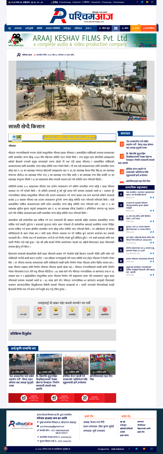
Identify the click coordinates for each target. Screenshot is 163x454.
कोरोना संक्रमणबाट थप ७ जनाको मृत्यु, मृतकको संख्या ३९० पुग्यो (140, 249)
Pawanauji (107, 2)
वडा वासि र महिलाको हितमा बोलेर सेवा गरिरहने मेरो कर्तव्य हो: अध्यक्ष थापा (140, 239)
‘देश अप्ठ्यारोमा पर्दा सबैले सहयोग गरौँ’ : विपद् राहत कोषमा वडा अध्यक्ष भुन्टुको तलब (139, 145)
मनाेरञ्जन (67, 28)
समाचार (18, 28)
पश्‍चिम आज (27, 55)
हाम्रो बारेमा (124, 435)
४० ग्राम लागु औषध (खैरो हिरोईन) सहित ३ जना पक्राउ (138, 217)
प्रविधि (39, 28)
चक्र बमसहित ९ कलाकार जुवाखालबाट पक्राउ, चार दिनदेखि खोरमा (140, 194)
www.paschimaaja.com (22, 428)
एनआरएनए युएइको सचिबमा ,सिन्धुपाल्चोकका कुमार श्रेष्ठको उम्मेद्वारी (137, 205)
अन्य (87, 28)
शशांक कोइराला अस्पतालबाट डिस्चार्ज (140, 259)
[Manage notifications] (6, 448)
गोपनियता (141, 425)
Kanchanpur (119, 2)
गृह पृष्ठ (122, 422)
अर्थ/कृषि (29, 28)
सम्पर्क (122, 432)
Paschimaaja (65, 2)
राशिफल (86, 2)
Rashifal (77, 2)
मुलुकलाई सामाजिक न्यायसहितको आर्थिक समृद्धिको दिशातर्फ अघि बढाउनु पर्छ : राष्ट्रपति (140, 270)
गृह (9, 28)
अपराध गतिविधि (53, 28)
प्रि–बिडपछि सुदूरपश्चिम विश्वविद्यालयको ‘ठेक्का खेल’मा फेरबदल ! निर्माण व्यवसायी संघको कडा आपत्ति (136, 158)
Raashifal (96, 2)
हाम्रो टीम (141, 432)
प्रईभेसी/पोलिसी (126, 428)
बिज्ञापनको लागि (144, 428)
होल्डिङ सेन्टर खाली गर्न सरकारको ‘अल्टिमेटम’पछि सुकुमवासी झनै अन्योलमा (137, 172)
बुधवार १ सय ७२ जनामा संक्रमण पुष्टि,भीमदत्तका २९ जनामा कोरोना (138, 228)
